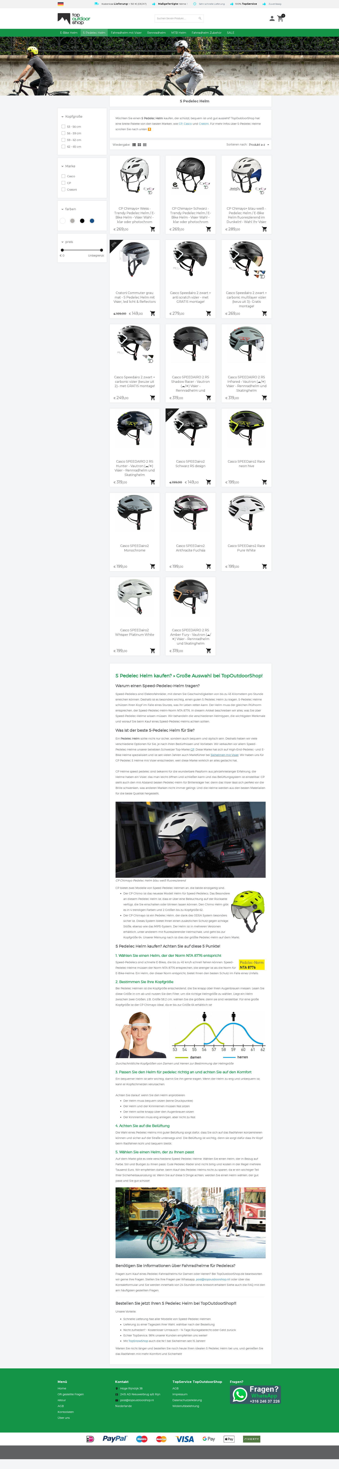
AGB (61, 1406)
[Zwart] (82, 221)
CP (69, 183)
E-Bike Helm (68, 33)
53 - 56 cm (74, 126)
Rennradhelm (156, 33)
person (272, 18)
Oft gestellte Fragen (71, 1394)
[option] (120, 4)
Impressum (180, 1394)
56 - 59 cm (74, 133)
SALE (230, 33)
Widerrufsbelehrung (185, 1406)
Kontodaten (66, 1412)
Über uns (64, 1417)
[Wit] (63, 221)
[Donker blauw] (92, 221)
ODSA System (203, 915)
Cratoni (72, 189)
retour (62, 1400)
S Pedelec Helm (94, 33)
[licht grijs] (72, 221)
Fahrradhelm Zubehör (206, 33)
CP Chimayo (148, 1004)
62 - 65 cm (74, 146)
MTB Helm (178, 33)
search (200, 18)
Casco (71, 176)
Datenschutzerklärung (187, 1400)
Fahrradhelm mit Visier (126, 33)
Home (62, 1388)
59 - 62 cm (74, 140)
